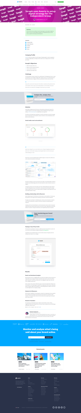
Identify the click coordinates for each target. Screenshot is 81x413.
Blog (35, 1)
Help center (55, 380)
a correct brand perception (32, 111)
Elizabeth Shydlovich (40, 19)
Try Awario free (50, 99)
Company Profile (29, 42)
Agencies (55, 392)
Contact (39, 1)
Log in (55, 1)
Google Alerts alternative (31, 400)
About (42, 1)
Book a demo (46, 1)
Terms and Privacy (30, 382)
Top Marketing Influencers (57, 398)
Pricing (29, 1)
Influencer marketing (43, 382)
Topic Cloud (29, 393)
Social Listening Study (56, 397)
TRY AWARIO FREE (48, 337)
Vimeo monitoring (43, 393)
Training (33, 1)
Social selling (42, 380)
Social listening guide (56, 381)
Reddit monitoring (43, 387)
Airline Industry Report (56, 399)
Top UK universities (56, 400)
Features (26, 1)
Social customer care (43, 381)
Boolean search (30, 387)
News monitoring (43, 394)
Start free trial (19, 387)
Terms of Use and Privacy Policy (44, 220)
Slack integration (30, 394)
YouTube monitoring (43, 392)
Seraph (26, 57)
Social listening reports (30, 392)
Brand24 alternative (30, 399)
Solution (28, 47)
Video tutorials (55, 379)
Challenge (28, 45)
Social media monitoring (44, 379)
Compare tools (30, 398)
